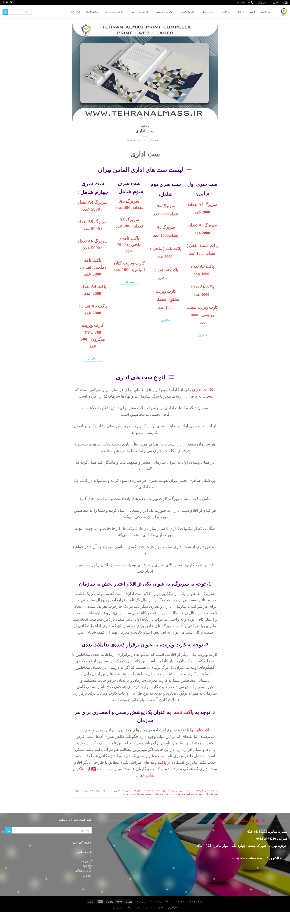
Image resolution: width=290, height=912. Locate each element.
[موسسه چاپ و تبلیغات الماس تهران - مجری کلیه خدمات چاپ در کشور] (283, 12)
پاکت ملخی (121, 790)
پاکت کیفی (132, 790)
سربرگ (125, 794)
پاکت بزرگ (156, 790)
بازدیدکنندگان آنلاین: (82, 842)
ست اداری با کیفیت (193, 794)
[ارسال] (5, 12)
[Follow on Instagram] (11, 2)
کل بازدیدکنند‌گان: (83, 870)
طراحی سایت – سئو (140, 12)
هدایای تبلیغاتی (92, 12)
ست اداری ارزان (210, 794)
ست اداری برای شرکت (172, 794)
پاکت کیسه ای (144, 790)
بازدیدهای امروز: (83, 852)
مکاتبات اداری (203, 389)
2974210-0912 (266, 838)
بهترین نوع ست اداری (172, 790)
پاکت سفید (89, 743)
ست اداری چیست (153, 794)
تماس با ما (75, 12)
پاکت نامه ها (200, 730)
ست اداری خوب (136, 794)
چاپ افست (226, 12)
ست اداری (145, 130)
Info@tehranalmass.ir (246, 858)
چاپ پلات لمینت (187, 12)
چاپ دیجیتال (207, 12)
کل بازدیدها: (85, 861)
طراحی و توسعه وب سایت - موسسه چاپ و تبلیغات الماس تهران (145, 907)
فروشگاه (240, 12)
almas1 (134, 141)
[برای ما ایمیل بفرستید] (7, 2)
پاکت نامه (184, 712)
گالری (252, 12)
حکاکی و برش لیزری (115, 12)
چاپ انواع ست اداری (95, 790)
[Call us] (4, 2)
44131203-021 (257, 831)
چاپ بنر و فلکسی (164, 12)
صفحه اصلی (266, 12)
